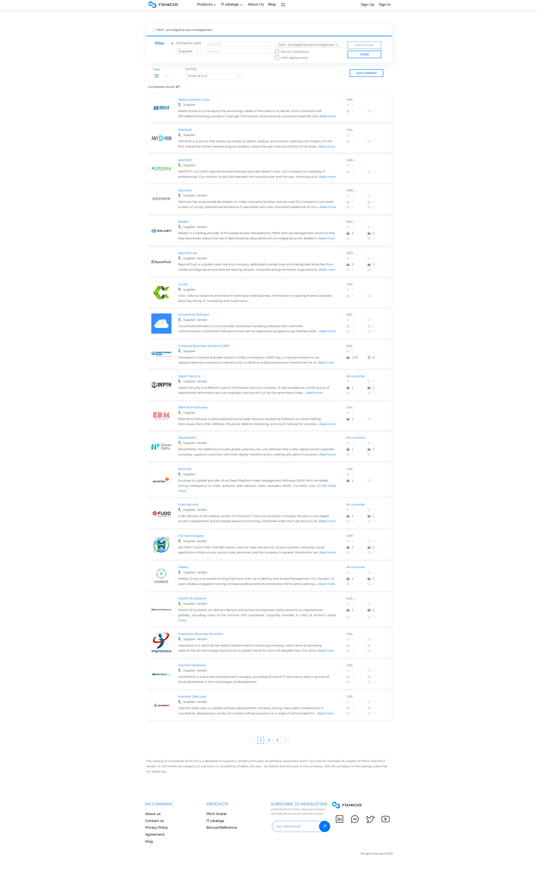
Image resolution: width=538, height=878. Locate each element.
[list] (156, 75)
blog (149, 841)
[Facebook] (355, 819)
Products (204, 4)
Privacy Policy (156, 827)
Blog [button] (272, 4)
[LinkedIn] (339, 819)
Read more (328, 116)
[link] (283, 4)
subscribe (324, 826)
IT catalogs (230, 4)
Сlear (364, 54)
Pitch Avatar (216, 814)
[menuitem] (307, 44)
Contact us (154, 821)
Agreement (155, 834)
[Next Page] (285, 740)
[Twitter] (370, 819)
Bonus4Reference (221, 827)
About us (153, 814)
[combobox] (188, 51)
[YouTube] (385, 819)
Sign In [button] (385, 5)
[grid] (166, 75)
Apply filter (364, 45)
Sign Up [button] (367, 5)
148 (354, 357)
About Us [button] (256, 4)
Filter (159, 43)
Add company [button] (366, 73)
